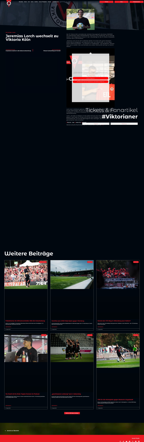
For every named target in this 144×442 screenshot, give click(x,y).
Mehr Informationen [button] (90, 75)
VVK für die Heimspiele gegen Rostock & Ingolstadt (115, 399)
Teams (25, 1)
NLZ (29, 1)
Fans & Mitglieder (43, 1)
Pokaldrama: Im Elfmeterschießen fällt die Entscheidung (25, 321)
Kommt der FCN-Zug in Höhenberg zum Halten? (114, 321)
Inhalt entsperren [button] (90, 78)
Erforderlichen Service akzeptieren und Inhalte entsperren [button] (90, 81)
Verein (32, 1)
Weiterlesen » (8, 326)
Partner (49, 1)
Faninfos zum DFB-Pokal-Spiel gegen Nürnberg (68, 321)
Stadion (36, 1)
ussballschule (55, 1)
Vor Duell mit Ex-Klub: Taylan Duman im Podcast (22, 394)
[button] (72, 413)
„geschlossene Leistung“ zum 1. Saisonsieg (66, 394)
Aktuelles (21, 1)
